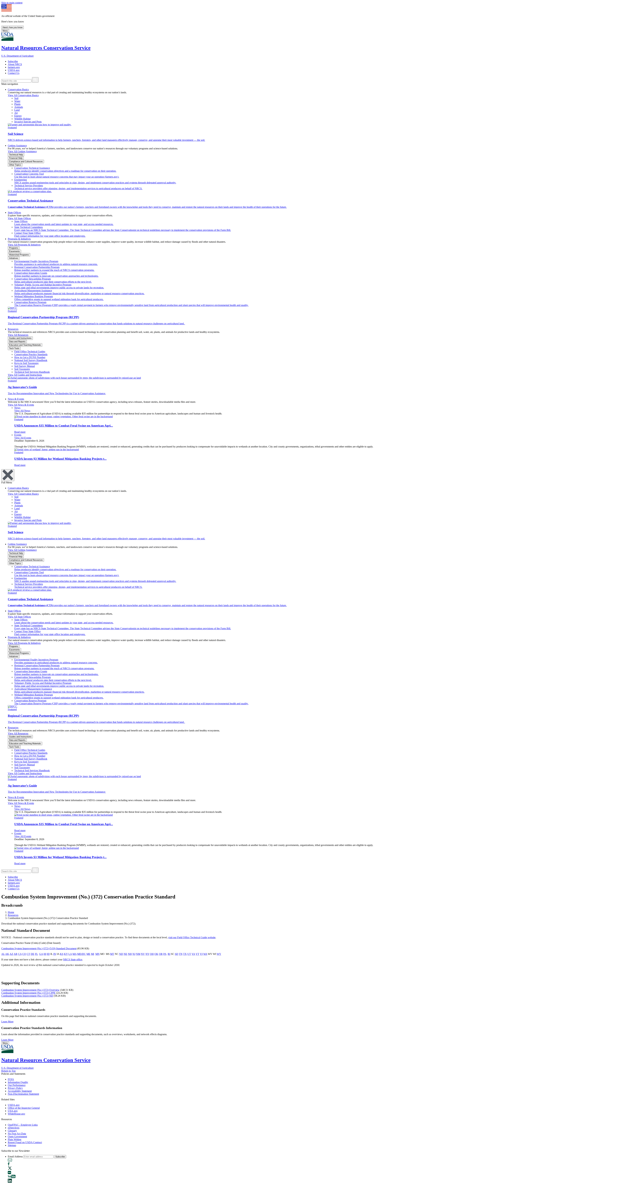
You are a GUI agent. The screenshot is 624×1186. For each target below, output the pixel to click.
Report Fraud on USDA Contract (25, 1142)
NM (138, 954)
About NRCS (15, 64)
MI (92, 954)
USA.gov (13, 1110)
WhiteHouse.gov (16, 1113)
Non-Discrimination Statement (23, 1094)
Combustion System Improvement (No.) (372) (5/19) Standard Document (39, 948)
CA (20, 954)
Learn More (7, 1021)
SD (176, 954)
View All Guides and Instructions (25, 374)
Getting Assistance (17, 145)
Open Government (17, 1136)
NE (125, 954)
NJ (133, 954)
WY (219, 954)
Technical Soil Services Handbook (32, 372)
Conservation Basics (18, 89)
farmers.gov (14, 67)
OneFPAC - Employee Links (23, 1124)
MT (112, 954)
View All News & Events (21, 404)
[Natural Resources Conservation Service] (312, 37)
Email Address (15, 1156)
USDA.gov (14, 70)
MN (97, 954)
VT (197, 954)
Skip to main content (11, 2)
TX (185, 954)
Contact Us (13, 73)
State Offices (14, 212)
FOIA (11, 1079)
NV (143, 954)
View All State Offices (19, 218)
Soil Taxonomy (22, 369)
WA (205, 954)
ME (88, 954)
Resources (13, 329)
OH (152, 954)
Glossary (12, 1130)
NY (147, 954)
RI (169, 954)
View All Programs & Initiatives (24, 244)
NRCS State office (72, 959)
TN (180, 954)
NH (130, 954)
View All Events (22, 437)
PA (164, 954)
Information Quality (18, 1082)
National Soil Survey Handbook (30, 360)
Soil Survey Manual (24, 366)
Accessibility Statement (20, 1091)
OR (161, 954)
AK (7, 954)
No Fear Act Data (17, 1133)
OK (156, 954)
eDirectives (13, 1127)
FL (36, 954)
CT (28, 954)
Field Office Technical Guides (29, 351)
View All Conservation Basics (23, 95)
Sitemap (12, 1145)
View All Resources (18, 335)
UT (189, 954)
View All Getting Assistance (22, 151)
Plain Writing (14, 1139)
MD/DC (81, 954)
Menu (5, 31)
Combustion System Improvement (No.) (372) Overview (30, 990)
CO (24, 954)
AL (3, 954)
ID (48, 954)
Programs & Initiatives (19, 238)
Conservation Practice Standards (30, 354)
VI (201, 954)
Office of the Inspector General (24, 1108)
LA (70, 954)
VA (193, 954)
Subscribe (13, 61)
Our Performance (17, 1085)
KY (66, 954)
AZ (11, 954)
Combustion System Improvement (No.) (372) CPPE (28, 992)
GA (41, 954)
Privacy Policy (15, 1088)
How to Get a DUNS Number (29, 357)
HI (45, 954)
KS (61, 954)
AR (15, 954)
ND (121, 954)
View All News (22, 410)
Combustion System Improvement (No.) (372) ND (27, 995)
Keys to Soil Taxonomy (26, 363)
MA (74, 954)
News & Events (16, 399)
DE (32, 954)
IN (54, 954)
